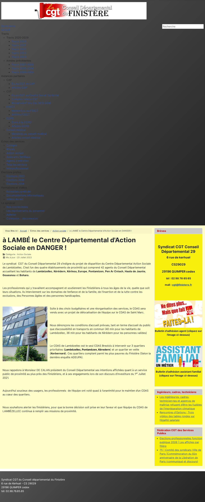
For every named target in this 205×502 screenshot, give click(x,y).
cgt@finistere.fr (182, 284)
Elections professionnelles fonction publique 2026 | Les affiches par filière (181, 442)
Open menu (8, 26)
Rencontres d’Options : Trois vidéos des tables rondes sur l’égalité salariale (177, 416)
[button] (5, 33)
